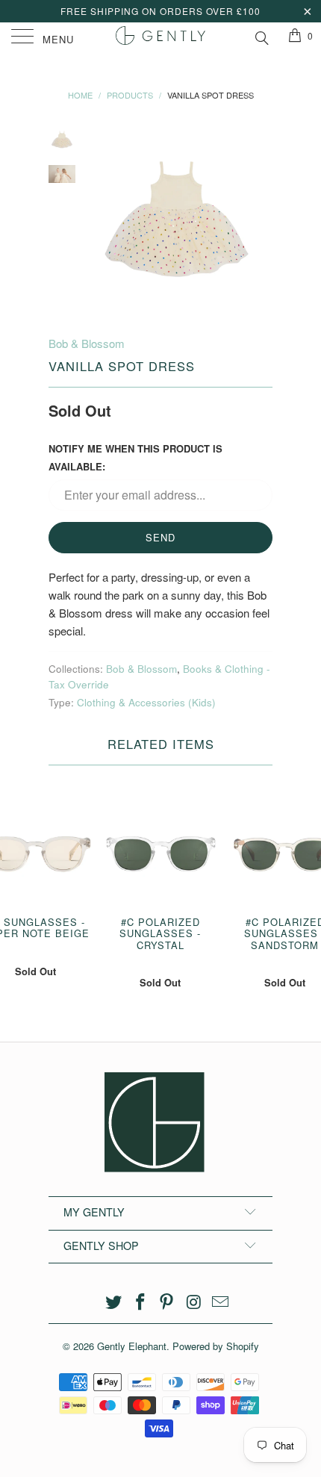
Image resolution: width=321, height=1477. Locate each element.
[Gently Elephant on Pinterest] (167, 1302)
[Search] (261, 36)
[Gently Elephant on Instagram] (194, 1302)
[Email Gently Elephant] (221, 1302)
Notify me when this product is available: (135, 457)
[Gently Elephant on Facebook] (140, 1302)
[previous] (101, 219)
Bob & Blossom (87, 343)
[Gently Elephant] (161, 37)
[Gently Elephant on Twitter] (114, 1302)
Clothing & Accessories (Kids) (146, 702)
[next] (258, 219)
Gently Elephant (131, 1346)
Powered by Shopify (215, 1346)
